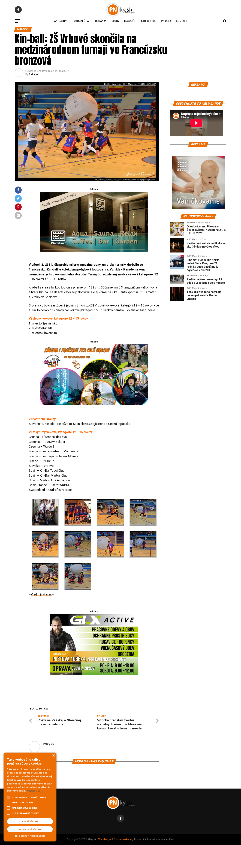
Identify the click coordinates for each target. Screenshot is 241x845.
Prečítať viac (33, 790)
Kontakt (181, 21)
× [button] (53, 755)
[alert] (30, 797)
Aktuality (60, 21)
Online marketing (123, 839)
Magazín (129, 21)
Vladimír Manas (41, 594)
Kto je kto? (148, 21)
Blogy (115, 21)
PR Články (100, 21)
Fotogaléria (81, 21)
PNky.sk (166, 21)
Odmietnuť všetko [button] (30, 829)
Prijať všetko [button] (30, 821)
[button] (30, 835)
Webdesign (104, 839)
